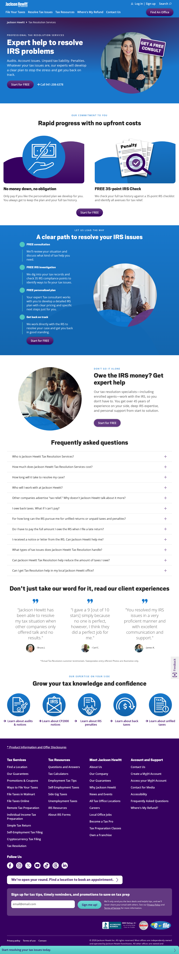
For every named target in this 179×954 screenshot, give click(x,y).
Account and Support (147, 760)
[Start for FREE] (50, 397)
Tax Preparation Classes (105, 828)
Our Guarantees (17, 774)
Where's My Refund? (144, 808)
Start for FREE (20, 84)
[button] (89, 950)
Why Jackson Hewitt (103, 787)
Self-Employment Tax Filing (25, 832)
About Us (96, 767)
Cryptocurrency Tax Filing (24, 839)
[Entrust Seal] (143, 925)
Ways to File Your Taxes (22, 787)
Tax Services (16, 760)
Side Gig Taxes (57, 794)
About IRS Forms (59, 815)
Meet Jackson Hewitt (106, 760)
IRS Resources (57, 808)
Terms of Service (112, 908)
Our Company (99, 774)
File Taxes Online (18, 801)
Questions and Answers (64, 767)
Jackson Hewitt (16, 22)
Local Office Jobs (101, 815)
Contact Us (138, 767)
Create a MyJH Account (146, 774)
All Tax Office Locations (105, 801)
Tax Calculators (58, 774)
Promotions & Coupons (22, 781)
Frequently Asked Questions (150, 801)
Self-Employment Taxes (63, 787)
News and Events (101, 794)
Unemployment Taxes (62, 801)
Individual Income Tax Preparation (21, 817)
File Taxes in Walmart (21, 794)
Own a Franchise (101, 835)
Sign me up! (89, 905)
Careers (95, 808)
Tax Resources (59, 760)
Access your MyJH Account (148, 781)
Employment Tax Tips (62, 781)
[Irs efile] (160, 925)
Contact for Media (143, 787)
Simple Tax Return (19, 825)
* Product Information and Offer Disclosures (36, 747)
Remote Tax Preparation (23, 808)
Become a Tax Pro (101, 821)
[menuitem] (165, 4)
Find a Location (17, 767)
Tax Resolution (16, 846)
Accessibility (139, 794)
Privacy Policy (153, 904)
